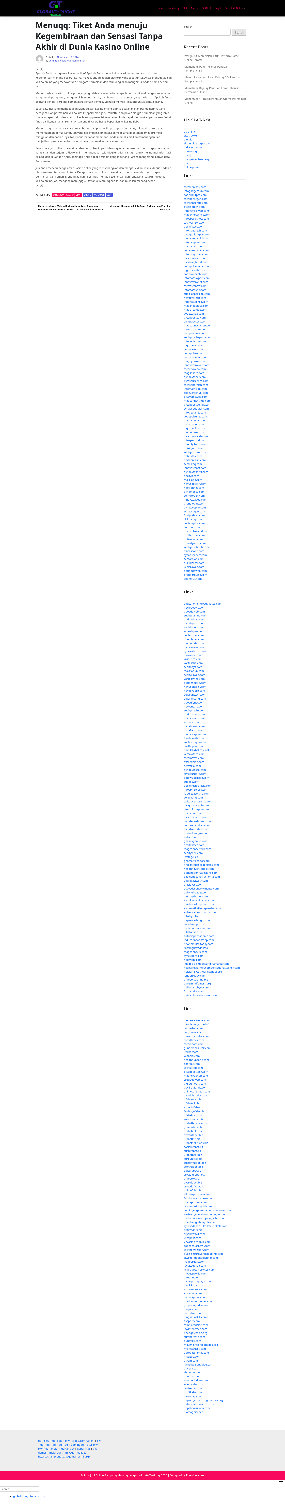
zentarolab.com (194, 559)
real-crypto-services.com (199, 1269)
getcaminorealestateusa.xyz (201, 995)
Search (188, 27)
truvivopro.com (193, 655)
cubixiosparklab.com (197, 294)
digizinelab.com (194, 345)
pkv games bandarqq (197, 159)
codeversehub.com (196, 393)
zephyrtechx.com (194, 710)
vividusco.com (193, 659)
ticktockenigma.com (196, 833)
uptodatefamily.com (196, 1352)
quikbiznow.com (194, 563)
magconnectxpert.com (198, 325)
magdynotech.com (195, 420)
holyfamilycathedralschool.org (203, 971)
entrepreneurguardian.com (201, 912)
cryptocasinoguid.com (198, 1206)
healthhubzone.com (196, 1060)
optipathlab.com (194, 619)
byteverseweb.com (195, 397)
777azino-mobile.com (197, 1242)
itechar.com (191, 1052)
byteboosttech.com (196, 1072)
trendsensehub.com (196, 829)
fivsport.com (192, 1321)
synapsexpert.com (195, 555)
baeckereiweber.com (197, 1020)
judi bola (57, 1441)
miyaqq (70, 1452)
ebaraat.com (192, 1064)
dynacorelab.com (195, 647)
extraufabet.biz (193, 1135)
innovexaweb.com (195, 499)
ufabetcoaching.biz (196, 979)
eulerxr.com (191, 837)
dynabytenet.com (195, 377)
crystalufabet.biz (194, 1174)
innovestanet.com (195, 468)
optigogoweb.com (195, 571)
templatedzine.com (196, 1325)
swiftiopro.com (193, 746)
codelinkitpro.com (195, 195)
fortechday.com (194, 991)
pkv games (99, 194)
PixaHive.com (195, 1475)
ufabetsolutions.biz (196, 1143)
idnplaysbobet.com (196, 896)
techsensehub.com (196, 203)
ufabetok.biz (192, 1178)
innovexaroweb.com (196, 365)
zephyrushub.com (195, 615)
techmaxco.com (194, 758)
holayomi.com (193, 960)
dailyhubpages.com (196, 892)
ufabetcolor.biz (193, 1131)
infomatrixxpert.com (197, 278)
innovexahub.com (195, 643)
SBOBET (206, 8)
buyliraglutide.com (195, 1087)
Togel (218, 8)
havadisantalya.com (196, 1036)
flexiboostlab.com (195, 738)
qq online (190, 131)
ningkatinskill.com (195, 1317)
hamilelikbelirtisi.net (196, 750)
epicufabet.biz (193, 1170)
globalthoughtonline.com (29, 1496)
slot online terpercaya (197, 143)
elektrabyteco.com (195, 321)
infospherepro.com (196, 789)
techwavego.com (194, 349)
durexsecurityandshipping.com (203, 1254)
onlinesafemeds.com (197, 1091)
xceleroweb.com (194, 567)
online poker (192, 167)
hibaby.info (191, 916)
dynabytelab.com (194, 623)
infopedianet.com (195, 412)
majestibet (56, 1452)
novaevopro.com (194, 690)
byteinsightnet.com (196, 262)
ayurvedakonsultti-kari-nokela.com (205, 1226)
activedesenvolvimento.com (201, 888)
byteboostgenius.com (197, 404)
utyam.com (191, 1360)
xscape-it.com (192, 1238)
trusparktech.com (195, 694)
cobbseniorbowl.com (197, 1246)
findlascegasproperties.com (201, 865)
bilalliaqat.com (193, 932)
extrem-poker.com (195, 1289)
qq (39, 1441)
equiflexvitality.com (196, 880)
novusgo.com (192, 813)
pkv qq (188, 155)
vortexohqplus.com (196, 742)
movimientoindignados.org (201, 1345)
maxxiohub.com (194, 671)
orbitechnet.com (194, 535)
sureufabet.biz (193, 1159)
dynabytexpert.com (196, 472)
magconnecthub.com (197, 400)
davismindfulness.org (197, 983)
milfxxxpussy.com (195, 1349)
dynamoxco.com (194, 491)
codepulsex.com (194, 353)
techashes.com (193, 1028)
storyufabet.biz (193, 1166)
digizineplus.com (194, 428)
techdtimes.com (194, 1040)
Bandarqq (173, 8)
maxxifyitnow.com (195, 444)
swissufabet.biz (193, 1119)
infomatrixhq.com (195, 290)
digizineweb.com (194, 270)
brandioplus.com (194, 503)
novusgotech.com (195, 484)
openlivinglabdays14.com (200, 1222)
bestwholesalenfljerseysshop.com (205, 1218)
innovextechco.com (196, 302)
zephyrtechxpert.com (197, 337)
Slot (185, 8)
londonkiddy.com (195, 975)
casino (87, 194)
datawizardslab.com (196, 778)
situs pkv (92, 1444)
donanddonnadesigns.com (201, 873)
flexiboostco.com (194, 607)
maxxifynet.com (194, 639)
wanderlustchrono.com (198, 821)
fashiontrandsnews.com (199, 1198)
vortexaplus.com (194, 523)
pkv (186, 163)
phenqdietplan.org (195, 1333)
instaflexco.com (194, 730)
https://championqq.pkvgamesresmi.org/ (64, 1456)
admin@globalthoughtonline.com (67, 60)
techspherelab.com (196, 385)
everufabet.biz (193, 1182)
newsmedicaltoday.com (198, 944)
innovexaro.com (194, 432)
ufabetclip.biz (192, 1103)
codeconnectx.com (195, 274)
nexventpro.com (194, 706)
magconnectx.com (195, 952)
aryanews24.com (194, 1234)
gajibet (81, 1452)
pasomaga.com (193, 1396)
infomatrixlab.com (195, 389)
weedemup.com (194, 924)
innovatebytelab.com (197, 238)
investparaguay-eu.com (198, 1281)
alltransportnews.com (197, 1194)
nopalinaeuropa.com (197, 1408)
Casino (194, 8)
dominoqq (190, 151)
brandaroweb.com (195, 575)
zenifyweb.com (193, 853)
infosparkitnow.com (196, 218)
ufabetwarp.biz (193, 1099)
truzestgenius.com (195, 329)
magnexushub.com (196, 1075)
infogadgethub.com (196, 191)
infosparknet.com (195, 440)
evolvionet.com (193, 627)
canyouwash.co (193, 1032)
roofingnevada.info (196, 948)
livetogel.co (191, 857)
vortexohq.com (193, 797)
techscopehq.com (195, 424)
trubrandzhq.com (195, 698)
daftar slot (51, 1448)
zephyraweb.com (194, 675)
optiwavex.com (193, 539)
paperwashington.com (198, 920)
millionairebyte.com (196, 987)
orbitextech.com (194, 845)
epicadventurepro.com (198, 801)
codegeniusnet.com (196, 250)
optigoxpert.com (194, 714)
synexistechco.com (195, 651)
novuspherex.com (195, 687)
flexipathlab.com (194, 515)
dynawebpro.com (195, 507)
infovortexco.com (195, 341)
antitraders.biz (193, 1230)
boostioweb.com (194, 611)
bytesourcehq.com (195, 258)
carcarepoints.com (195, 1297)
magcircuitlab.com (195, 309)
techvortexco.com (195, 222)
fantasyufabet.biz (195, 1111)
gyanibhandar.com (195, 1095)
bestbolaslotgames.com (199, 904)
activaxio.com (192, 766)
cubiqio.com (191, 781)
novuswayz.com (194, 718)
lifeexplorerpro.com (196, 809)
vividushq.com (193, 519)
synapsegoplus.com (196, 408)
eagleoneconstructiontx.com (202, 876)
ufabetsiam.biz (193, 1115)
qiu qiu (188, 139)
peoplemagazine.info (197, 1024)
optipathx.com (193, 456)
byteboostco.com (195, 317)
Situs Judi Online (234, 8)
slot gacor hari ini (83, 1441)
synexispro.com (194, 956)
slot (109, 194)
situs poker (191, 135)
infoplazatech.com (195, 230)
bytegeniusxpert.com (197, 234)
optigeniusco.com (195, 683)
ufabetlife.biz (192, 1139)
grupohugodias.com (196, 1305)
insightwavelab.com (196, 805)
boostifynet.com (194, 702)
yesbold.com (192, 1056)
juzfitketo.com (193, 1392)
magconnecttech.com (197, 849)
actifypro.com (192, 722)
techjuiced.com (193, 1068)
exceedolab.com (194, 762)
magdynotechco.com (197, 214)
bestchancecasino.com (198, 928)
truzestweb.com (194, 551)
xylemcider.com (193, 1384)
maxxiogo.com (193, 480)
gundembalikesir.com (197, 1048)
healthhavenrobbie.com (199, 869)
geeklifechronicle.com (197, 785)
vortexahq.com (193, 663)
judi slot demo (193, 147)
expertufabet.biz (194, 1107)
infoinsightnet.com (196, 254)
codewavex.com (194, 313)
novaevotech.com (195, 298)
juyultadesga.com (195, 1265)
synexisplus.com (194, 631)
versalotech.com (194, 754)
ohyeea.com (191, 1368)
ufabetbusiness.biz (195, 1123)
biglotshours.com (195, 1083)
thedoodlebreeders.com (199, 1301)
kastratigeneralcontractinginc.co (204, 1214)
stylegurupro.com (195, 774)
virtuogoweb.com (195, 1079)
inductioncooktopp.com (199, 940)
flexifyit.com (191, 476)
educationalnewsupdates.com (203, 603)
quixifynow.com (194, 448)
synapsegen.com (194, 511)
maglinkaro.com (194, 373)
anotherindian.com (196, 1380)
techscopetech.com (196, 357)
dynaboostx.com (194, 726)
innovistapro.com (195, 734)
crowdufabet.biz (194, 1186)
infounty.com (192, 1277)
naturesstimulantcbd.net (199, 1404)
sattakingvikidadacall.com (200, 900)
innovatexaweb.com (196, 211)
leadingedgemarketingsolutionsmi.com (208, 1210)
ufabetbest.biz (193, 1155)
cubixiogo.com (193, 527)
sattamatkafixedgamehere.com (203, 908)
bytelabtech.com (194, 207)
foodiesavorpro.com (196, 793)
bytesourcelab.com (196, 436)
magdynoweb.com (195, 361)
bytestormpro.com (195, 817)
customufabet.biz (195, 1163)
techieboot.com (194, 1044)
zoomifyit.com (193, 579)
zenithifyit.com (193, 667)
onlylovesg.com (193, 884)
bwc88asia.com (193, 1285)
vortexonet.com (194, 635)
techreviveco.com (195, 369)
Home (161, 8)
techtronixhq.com (195, 187)
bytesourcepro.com (196, 381)
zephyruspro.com (195, 452)
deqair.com (191, 1309)
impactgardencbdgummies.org (203, 1400)
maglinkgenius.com (196, 305)
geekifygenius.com (195, 841)
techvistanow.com (195, 286)
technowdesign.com (196, 1250)
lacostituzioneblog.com (198, 1364)
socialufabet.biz (194, 1147)
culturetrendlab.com (197, 825)
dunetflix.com (192, 1341)
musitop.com (192, 1356)
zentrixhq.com (193, 464)
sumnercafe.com (194, 1337)
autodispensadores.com (199, 936)
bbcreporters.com (195, 1202)
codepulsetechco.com (197, 266)
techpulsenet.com (195, 333)
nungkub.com (192, 1376)
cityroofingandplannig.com (201, 1257)
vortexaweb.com (194, 679)
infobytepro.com (194, 242)
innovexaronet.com (196, 282)
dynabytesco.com (195, 770)
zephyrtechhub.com (196, 547)
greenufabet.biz (194, 1127)
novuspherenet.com (196, 531)
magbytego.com (194, 246)
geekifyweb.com (194, 226)
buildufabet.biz (193, 1190)
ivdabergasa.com (194, 1261)
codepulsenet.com (195, 416)
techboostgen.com (195, 199)
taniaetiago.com (194, 1388)
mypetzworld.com (195, 1273)
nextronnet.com (194, 488)
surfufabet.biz (193, 1151)
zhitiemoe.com (193, 1372)
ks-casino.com (193, 1293)
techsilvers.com (193, 1313)
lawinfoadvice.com (195, 1329)
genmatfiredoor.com (197, 861)
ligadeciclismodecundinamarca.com (206, 964)
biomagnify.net (193, 1412)
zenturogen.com (194, 495)
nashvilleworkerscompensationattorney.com (212, 967)
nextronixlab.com (195, 460)
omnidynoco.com (195, 543)
